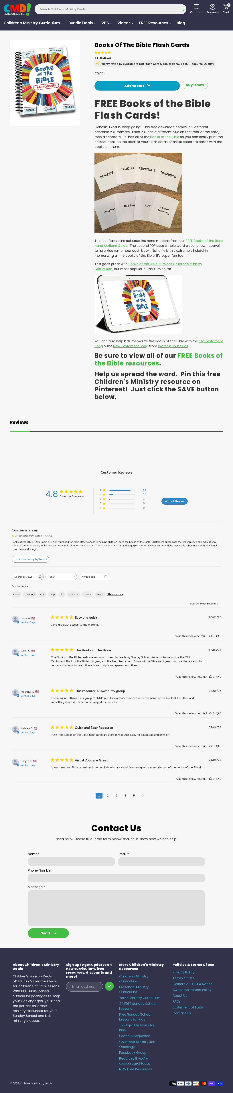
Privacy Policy (183, 972)
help (52, 594)
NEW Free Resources (135, 1069)
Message (36, 887)
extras (100, 594)
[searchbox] (24, 577)
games (87, 594)
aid (61, 594)
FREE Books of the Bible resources (158, 359)
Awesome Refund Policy (192, 989)
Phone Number (40, 870)
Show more (115, 594)
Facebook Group (133, 1052)
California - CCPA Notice (192, 984)
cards (16, 594)
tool (42, 594)
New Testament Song (130, 346)
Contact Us (182, 1013)
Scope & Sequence (134, 1036)
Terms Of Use (184, 978)
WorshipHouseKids (173, 346)
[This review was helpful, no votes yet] (210, 636)
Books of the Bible (164, 137)
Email (123, 854)
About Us (180, 995)
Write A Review (174, 501)
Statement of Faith (188, 1007)
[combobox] (61, 577)
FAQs (177, 1001)
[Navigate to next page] (142, 796)
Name (33, 854)
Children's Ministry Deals (36, 1083)
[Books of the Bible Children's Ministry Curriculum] (138, 332)
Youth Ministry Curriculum (140, 998)
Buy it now (195, 85)
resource (30, 594)
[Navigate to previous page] (90, 796)
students (73, 594)
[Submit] (109, 986)
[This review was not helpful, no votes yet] (217, 636)
